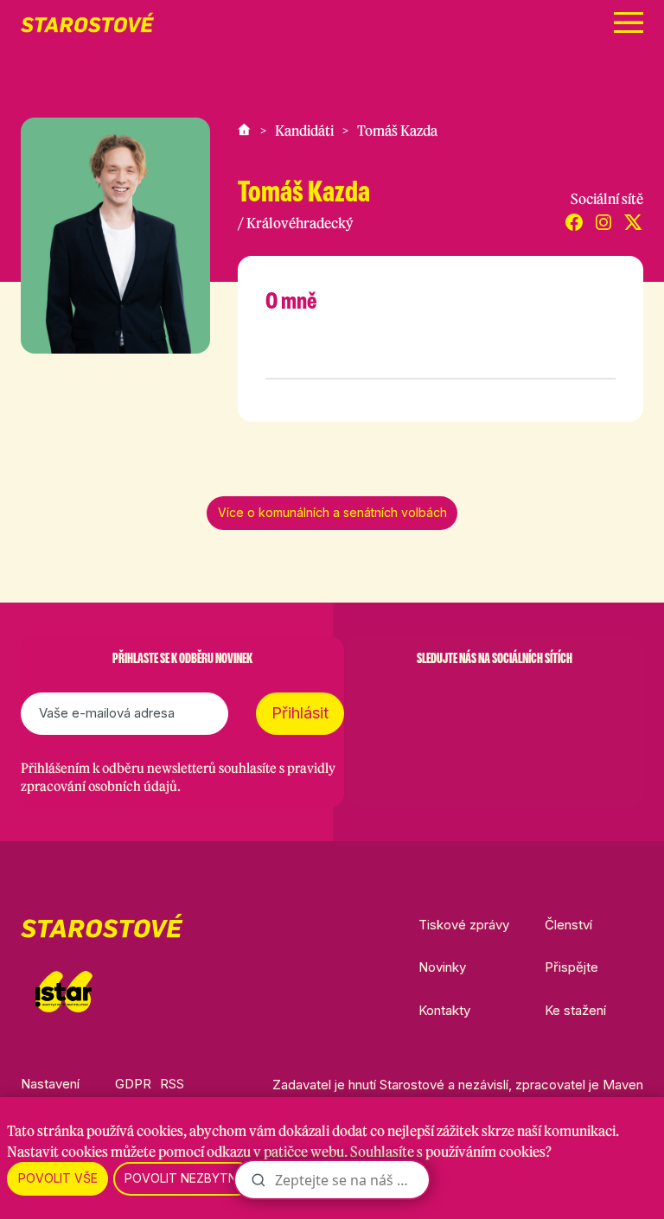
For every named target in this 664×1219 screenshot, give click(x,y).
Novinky (442, 967)
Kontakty (444, 1010)
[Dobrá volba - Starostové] (87, 22)
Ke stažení (575, 1010)
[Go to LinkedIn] (584, 701)
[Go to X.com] (494, 701)
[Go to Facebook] (404, 701)
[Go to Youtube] (539, 701)
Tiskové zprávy (463, 924)
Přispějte (571, 967)
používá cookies (134, 1130)
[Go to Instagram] (449, 701)
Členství (568, 924)
